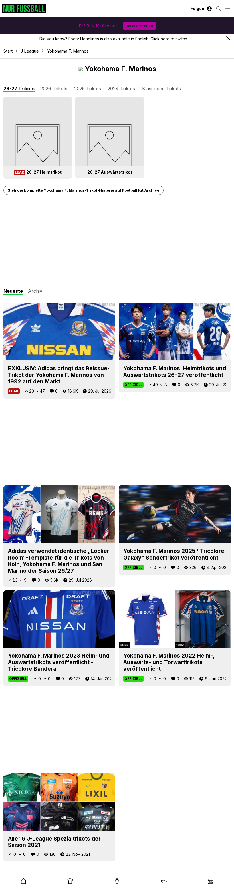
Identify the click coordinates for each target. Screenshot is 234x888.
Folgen (197, 8)
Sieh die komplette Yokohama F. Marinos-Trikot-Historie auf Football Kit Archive (83, 190)
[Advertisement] (117, 242)
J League (30, 51)
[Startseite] (24, 8)
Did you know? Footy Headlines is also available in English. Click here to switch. (113, 38)
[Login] (209, 9)
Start (8, 51)
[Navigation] (228, 9)
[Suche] (219, 9)
